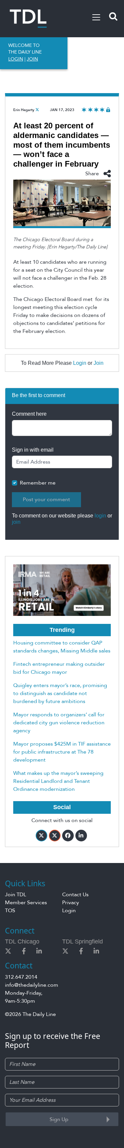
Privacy (70, 902)
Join (98, 363)
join (16, 522)
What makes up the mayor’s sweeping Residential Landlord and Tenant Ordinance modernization (58, 781)
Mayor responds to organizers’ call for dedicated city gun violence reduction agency (58, 722)
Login (79, 363)
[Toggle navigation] (96, 17)
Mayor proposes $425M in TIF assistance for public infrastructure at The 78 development (62, 752)
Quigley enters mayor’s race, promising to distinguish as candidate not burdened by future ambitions (60, 693)
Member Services (26, 902)
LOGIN (15, 59)
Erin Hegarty (23, 109)
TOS (10, 910)
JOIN (32, 59)
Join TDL (15, 894)
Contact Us (75, 894)
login (100, 515)
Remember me (38, 483)
